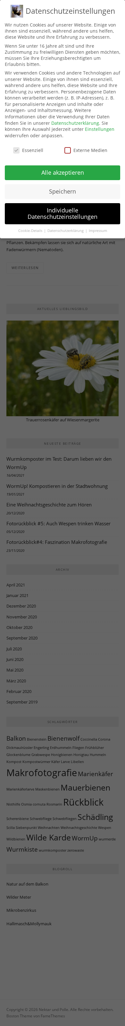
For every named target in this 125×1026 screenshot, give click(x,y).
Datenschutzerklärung (75, 123)
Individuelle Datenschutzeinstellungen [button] (62, 213)
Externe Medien (90, 150)
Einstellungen (99, 129)
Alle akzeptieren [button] (62, 172)
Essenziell (32, 150)
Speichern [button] (62, 191)
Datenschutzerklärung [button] (66, 230)
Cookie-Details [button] (30, 230)
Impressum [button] (98, 230)
